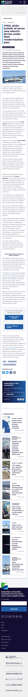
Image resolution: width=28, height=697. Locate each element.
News (2, 622)
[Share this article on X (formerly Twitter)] (7, 372)
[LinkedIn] (23, 399)
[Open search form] (20, 2)
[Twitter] (21, 399)
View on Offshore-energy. (13, 326)
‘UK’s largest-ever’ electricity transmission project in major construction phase (17, 470)
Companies (4, 630)
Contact (3, 648)
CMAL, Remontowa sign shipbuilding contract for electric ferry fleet (18, 566)
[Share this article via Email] (14, 372)
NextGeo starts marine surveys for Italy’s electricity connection (17, 424)
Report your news (6, 639)
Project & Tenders (8, 47)
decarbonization (12, 362)
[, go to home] (6, 2)
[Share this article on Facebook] (11, 372)
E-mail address (5, 599)
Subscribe (10, 394)
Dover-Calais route (10, 347)
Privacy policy (5, 642)
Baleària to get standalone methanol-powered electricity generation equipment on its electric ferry (17, 448)
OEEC (2, 625)
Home (3, 22)
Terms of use (4, 645)
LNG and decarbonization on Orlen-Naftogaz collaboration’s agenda (17, 544)
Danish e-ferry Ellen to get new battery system (17, 527)
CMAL (4, 362)
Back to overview (8, 18)
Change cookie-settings (14, 317)
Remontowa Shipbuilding (9, 365)
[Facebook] (18, 399)
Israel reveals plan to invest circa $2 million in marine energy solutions (17, 510)
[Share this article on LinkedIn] (3, 372)
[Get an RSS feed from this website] (20, 616)
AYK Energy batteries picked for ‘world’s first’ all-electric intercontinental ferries (17, 490)
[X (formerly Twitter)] (6, 616)
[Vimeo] (13, 616)
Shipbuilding (11, 22)
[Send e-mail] (16, 616)
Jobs (2, 628)
